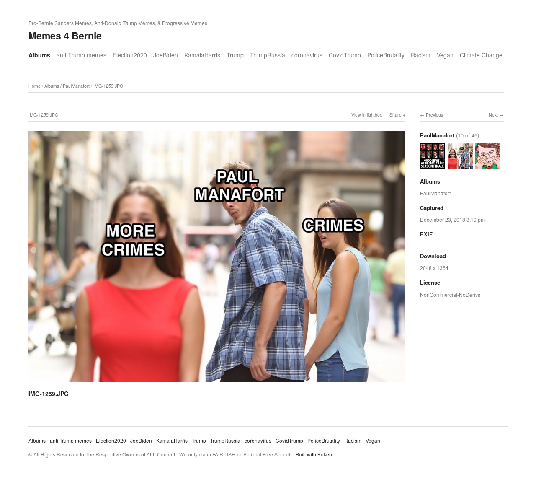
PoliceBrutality (386, 55)
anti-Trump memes (81, 55)
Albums (39, 55)
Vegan (445, 55)
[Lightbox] (216, 383)
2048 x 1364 (434, 267)
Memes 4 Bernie (65, 35)
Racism (420, 55)
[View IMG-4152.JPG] (487, 164)
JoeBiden (165, 55)
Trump (235, 55)
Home (34, 86)
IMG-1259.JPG (108, 86)
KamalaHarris (202, 55)
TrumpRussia (267, 55)
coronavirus (306, 55)
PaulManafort (76, 86)
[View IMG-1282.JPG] (432, 164)
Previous (434, 114)
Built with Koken (314, 454)
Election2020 (130, 55)
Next (493, 114)
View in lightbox (366, 114)
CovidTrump (345, 55)
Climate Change (481, 55)
